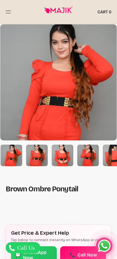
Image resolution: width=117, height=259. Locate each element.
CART (104, 12)
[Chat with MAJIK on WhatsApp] (104, 245)
